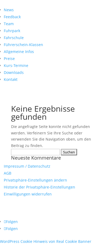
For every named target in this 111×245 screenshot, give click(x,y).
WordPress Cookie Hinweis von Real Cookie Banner (45, 241)
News (9, 9)
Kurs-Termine (16, 65)
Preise (9, 58)
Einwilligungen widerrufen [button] (28, 194)
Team (9, 23)
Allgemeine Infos (19, 51)
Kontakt (11, 79)
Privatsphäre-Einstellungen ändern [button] (35, 180)
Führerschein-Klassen (23, 44)
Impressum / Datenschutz (27, 166)
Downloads (14, 72)
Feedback (12, 16)
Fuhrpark (12, 30)
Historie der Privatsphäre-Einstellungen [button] (39, 187)
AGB (7, 173)
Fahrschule (14, 37)
